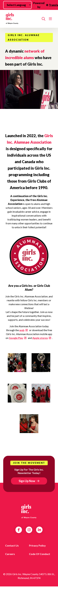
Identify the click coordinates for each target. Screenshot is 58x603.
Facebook (19, 530)
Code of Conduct (39, 553)
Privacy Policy (37, 545)
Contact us (12, 545)
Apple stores (40, 337)
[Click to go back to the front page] (22, 18)
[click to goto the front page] (29, 511)
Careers (10, 553)
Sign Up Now (27, 481)
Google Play (16, 337)
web (21, 330)
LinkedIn (39, 530)
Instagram (29, 530)
